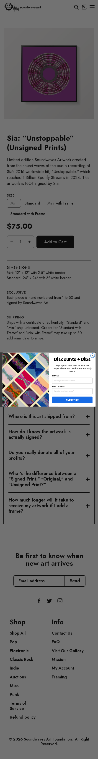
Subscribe (72, 400)
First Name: (58, 386)
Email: (55, 376)
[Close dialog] (92, 355)
